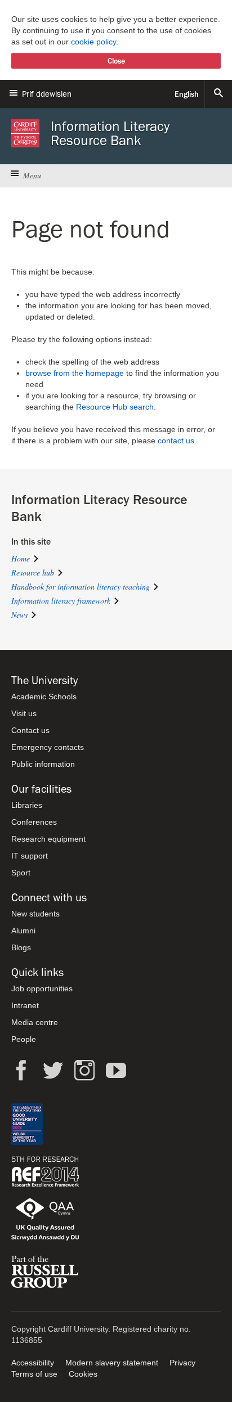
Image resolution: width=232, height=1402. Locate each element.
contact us (176, 440)
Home (20, 558)
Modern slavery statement (111, 1362)
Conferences (34, 821)
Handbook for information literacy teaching (80, 586)
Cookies (83, 1373)
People (23, 1039)
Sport (20, 872)
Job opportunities (42, 988)
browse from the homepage (74, 373)
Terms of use (34, 1373)
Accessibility (32, 1362)
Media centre (34, 1022)
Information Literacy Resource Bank (110, 133)
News (19, 614)
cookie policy (93, 41)
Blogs (21, 947)
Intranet (25, 1005)
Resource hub (32, 572)
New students (35, 913)
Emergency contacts (47, 747)
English (187, 94)
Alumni (23, 930)
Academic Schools (44, 696)
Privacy (182, 1362)
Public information (43, 764)
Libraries (26, 805)
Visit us (24, 713)
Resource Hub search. (116, 406)
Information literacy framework (60, 600)
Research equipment (48, 838)
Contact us (30, 730)
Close (116, 61)
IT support (29, 855)
